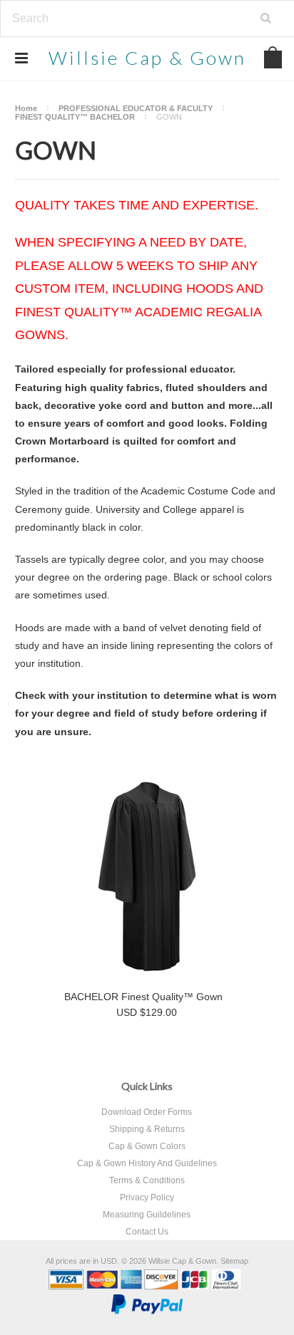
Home (26, 108)
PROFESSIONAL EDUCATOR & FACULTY (136, 108)
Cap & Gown (147, 57)
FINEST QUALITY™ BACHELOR (75, 117)
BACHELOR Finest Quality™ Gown (143, 996)
